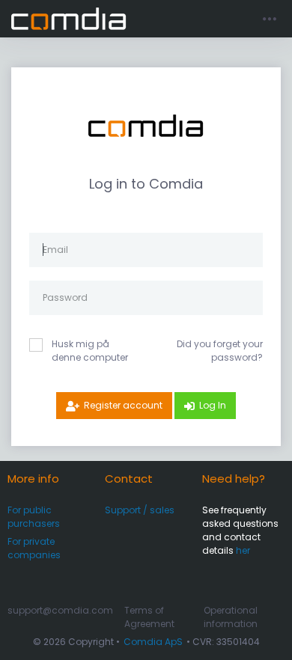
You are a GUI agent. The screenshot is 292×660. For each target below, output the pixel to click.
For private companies (34, 548)
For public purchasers (33, 517)
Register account (123, 405)
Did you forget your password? (220, 350)
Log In (212, 405)
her (243, 550)
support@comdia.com (60, 610)
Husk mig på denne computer (90, 350)
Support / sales (139, 510)
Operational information (231, 617)
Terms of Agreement (149, 617)
